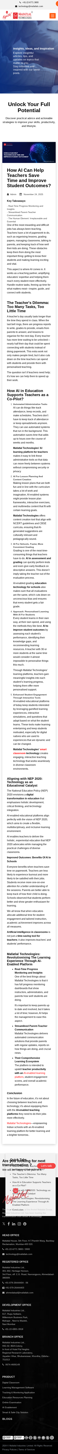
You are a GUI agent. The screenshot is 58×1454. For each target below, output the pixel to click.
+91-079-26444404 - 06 (16, 1282)
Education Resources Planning (17, 1397)
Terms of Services (27, 1449)
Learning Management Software (18, 1387)
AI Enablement (9, 1407)
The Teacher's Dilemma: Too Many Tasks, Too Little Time (29, 1176)
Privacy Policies (9, 1449)
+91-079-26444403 (14, 1287)
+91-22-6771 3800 (30, 2)
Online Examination (11, 1402)
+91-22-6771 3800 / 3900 (17, 1249)
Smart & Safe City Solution (15, 1412)
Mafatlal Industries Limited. (21, 1446)
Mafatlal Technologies (19, 1123)
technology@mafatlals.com (30, 6)
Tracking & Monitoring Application (18, 1392)
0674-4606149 (12, 1364)
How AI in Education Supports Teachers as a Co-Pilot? (31, 1184)
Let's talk (46, 1165)
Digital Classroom (10, 1382)
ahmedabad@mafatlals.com (19, 1292)
